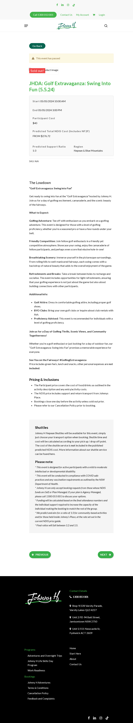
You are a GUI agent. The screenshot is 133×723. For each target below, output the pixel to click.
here (52, 453)
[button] (26, 25)
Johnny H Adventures (39, 682)
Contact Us (76, 664)
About (73, 658)
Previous (42, 554)
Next (103, 554)
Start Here (75, 653)
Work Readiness (36, 670)
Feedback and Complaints (41, 698)
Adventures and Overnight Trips (45, 655)
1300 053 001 (80, 596)
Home (73, 648)
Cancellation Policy (65, 405)
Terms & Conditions (38, 687)
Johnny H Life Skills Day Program (40, 663)
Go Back (37, 45)
